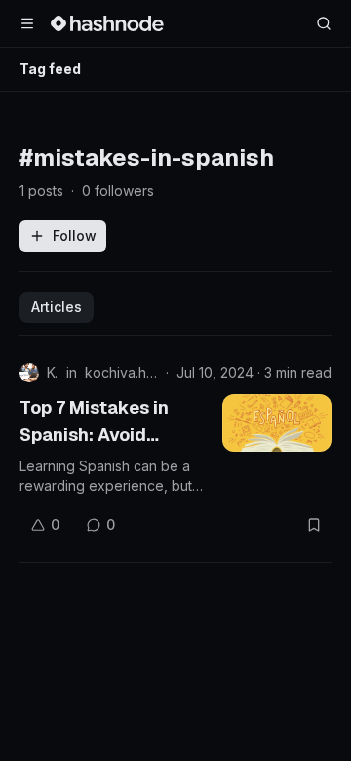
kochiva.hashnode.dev (121, 372)
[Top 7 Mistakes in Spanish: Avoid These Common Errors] (277, 423)
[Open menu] (27, 23)
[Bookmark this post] (314, 524)
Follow (75, 235)
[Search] (323, 23)
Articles (56, 307)
